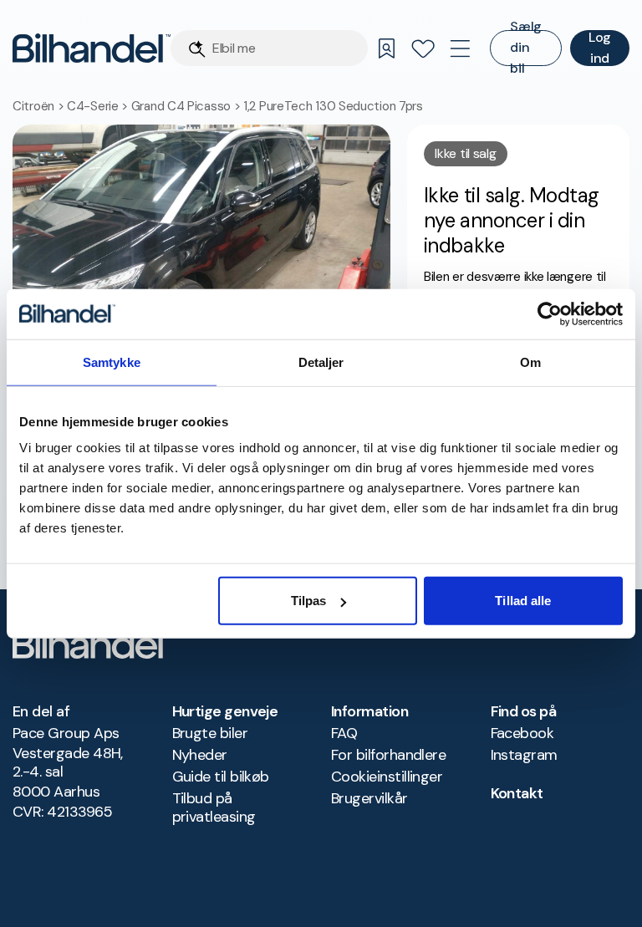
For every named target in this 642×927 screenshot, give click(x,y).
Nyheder (199, 755)
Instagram (524, 755)
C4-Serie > (99, 106)
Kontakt (517, 793)
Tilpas (309, 600)
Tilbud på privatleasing (214, 807)
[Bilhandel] (92, 48)
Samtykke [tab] (111, 361)
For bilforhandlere (388, 755)
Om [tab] (530, 361)
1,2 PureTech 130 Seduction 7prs (333, 106)
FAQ (344, 733)
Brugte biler (210, 733)
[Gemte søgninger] (386, 48)
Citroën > (40, 106)
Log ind (599, 48)
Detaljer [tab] (321, 361)
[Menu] (459, 48)
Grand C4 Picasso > (187, 106)
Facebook (522, 733)
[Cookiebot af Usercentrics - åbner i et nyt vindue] (549, 313)
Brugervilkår (369, 798)
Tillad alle (523, 600)
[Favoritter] (423, 48)
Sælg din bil (526, 48)
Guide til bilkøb (220, 776)
